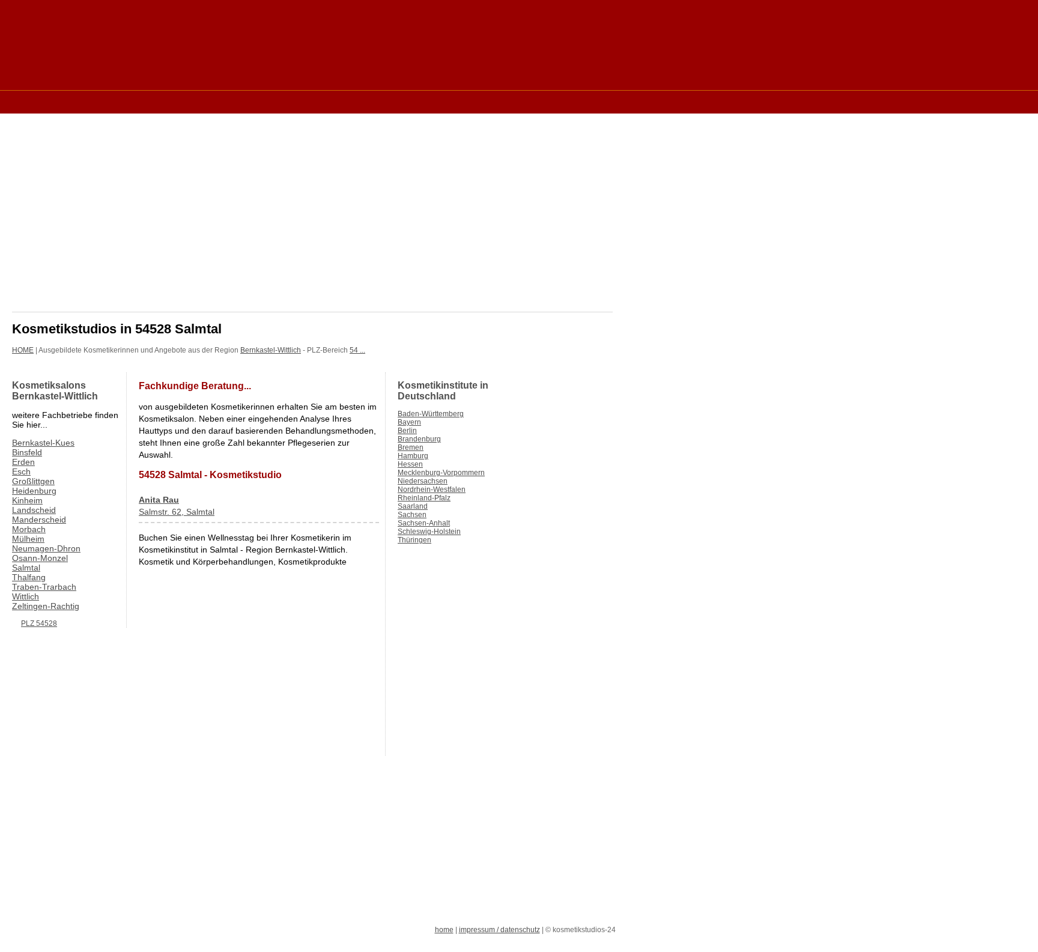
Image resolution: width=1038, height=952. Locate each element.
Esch (21, 471)
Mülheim (28, 539)
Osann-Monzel (40, 558)
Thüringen (414, 540)
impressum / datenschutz (499, 930)
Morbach (29, 529)
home (444, 930)
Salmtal (26, 567)
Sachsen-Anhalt (424, 523)
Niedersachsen (423, 481)
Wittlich (25, 596)
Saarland (413, 506)
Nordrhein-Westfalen (432, 489)
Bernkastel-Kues (43, 442)
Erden (23, 462)
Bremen (410, 447)
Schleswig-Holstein (429, 531)
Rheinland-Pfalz (424, 498)
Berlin (407, 430)
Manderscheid (39, 519)
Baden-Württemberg (431, 414)
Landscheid (34, 510)
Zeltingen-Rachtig (45, 606)
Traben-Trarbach (44, 587)
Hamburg (413, 456)
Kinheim (27, 500)
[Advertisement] (230, 101)
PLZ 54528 (39, 623)
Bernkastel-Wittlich (270, 350)
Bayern (409, 422)
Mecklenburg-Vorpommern (441, 472)
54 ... (357, 350)
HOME (23, 350)
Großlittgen (33, 481)
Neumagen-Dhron (46, 548)
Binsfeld (27, 452)
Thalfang (29, 577)
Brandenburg (419, 439)
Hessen (410, 464)
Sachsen (412, 515)
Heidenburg (34, 491)
